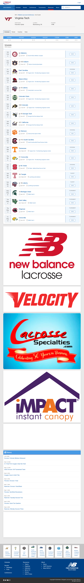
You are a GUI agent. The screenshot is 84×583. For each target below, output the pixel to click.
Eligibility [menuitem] (27, 566)
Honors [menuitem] (27, 572)
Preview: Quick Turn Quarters (12, 503)
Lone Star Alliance (24, 553)
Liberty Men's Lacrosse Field (34, 90)
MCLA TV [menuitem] (27, 570)
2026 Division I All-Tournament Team (14, 469)
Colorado (25, 105)
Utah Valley (22, 200)
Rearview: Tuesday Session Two (13, 497)
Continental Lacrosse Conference (16, 553)
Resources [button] (51, 7)
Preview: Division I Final (11, 481)
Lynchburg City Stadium (34, 177)
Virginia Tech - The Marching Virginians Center (38, 73)
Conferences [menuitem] (8, 573)
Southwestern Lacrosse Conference (60, 553)
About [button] (57, 7)
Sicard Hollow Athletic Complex (35, 55)
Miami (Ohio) (23, 79)
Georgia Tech (27, 114)
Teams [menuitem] (27, 564)
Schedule (7, 32)
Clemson (24, 131)
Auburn (26, 62)
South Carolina (29, 140)
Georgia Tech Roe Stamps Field (35, 116)
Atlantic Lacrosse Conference (26, 15)
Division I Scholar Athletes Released (14, 458)
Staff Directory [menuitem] (47, 566)
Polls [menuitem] (7, 569)
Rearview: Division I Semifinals (13, 486)
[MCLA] (7, 2)
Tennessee (22, 148)
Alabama (23, 53)
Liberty (25, 88)
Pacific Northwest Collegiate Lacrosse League (33, 553)
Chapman (22, 209)
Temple (23, 174)
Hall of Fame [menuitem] (28, 574)
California (25, 122)
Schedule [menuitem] (18, 7)
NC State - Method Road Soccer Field (36, 168)
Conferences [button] (32, 7)
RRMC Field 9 (31, 194)
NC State (24, 166)
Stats (26, 32)
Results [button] (25, 7)
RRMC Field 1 (31, 211)
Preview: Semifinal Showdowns (13, 492)
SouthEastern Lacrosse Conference (51, 553)
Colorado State (24, 96)
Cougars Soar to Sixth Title (12, 475)
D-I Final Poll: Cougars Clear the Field (15, 464)
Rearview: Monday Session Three (13, 509)
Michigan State (26, 192)
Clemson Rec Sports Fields (34, 133)
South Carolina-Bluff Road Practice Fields (37, 142)
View (72, 133)
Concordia (24, 157)
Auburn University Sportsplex (35, 64)
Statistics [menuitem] (27, 568)
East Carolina (23, 70)
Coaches (20, 32)
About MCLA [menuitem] (46, 568)
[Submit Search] (63, 7)
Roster (13, 32)
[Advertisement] (42, 436)
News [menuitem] (45, 564)
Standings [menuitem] (9, 567)
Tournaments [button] (42, 7)
